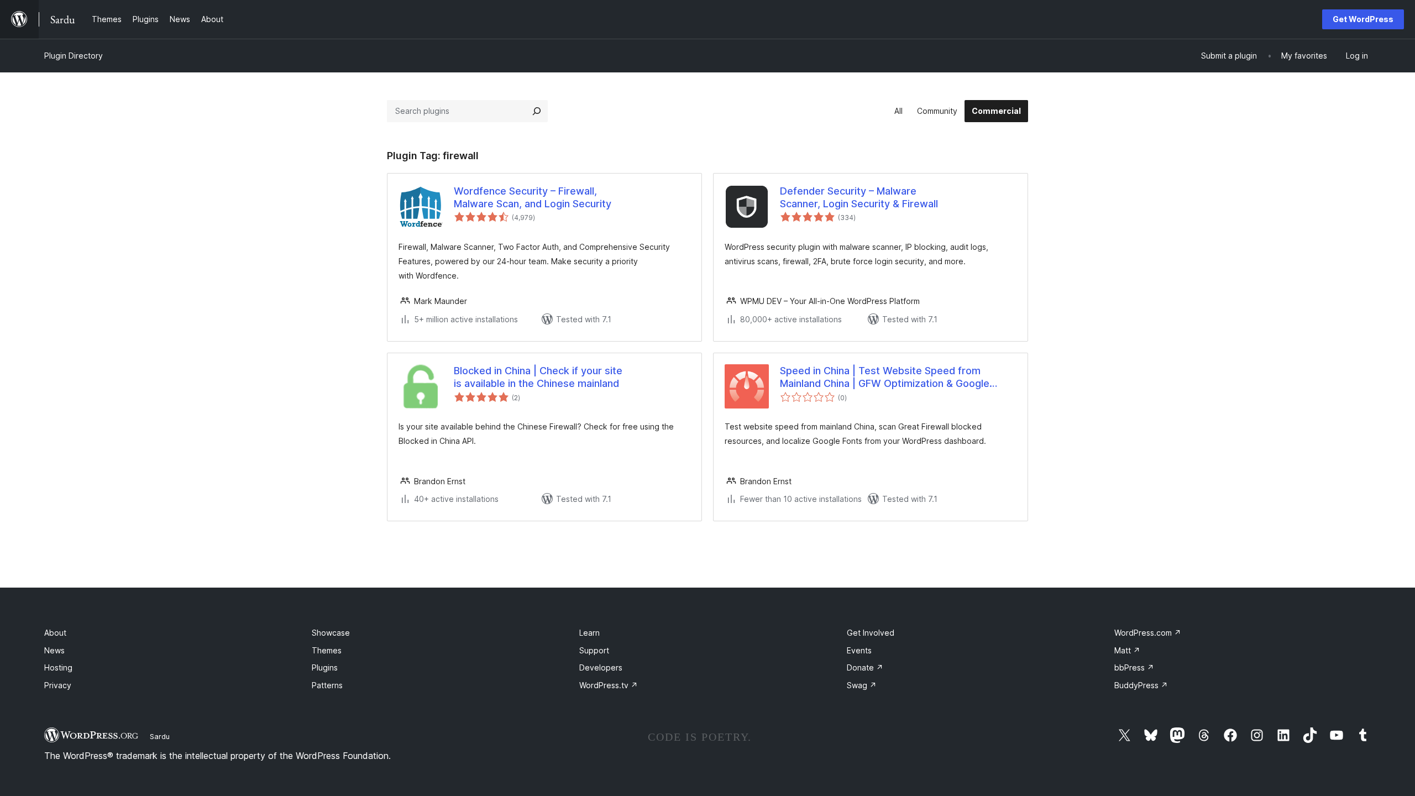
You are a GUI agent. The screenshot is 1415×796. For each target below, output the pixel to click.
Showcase (331, 632)
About (55, 632)
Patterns (327, 685)
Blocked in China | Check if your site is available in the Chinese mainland (538, 377)
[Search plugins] (537, 111)
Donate (865, 667)
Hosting (58, 667)
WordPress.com (1147, 632)
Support (594, 650)
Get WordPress (1363, 19)
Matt (1127, 650)
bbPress (1134, 667)
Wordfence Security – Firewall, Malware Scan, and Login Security (532, 197)
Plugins (325, 667)
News (54, 650)
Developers (600, 667)
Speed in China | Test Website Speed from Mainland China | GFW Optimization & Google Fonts (884, 377)
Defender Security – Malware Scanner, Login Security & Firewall (859, 197)
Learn (589, 632)
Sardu (160, 736)
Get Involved (870, 632)
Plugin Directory (73, 55)
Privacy (57, 685)
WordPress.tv (608, 685)
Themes (327, 650)
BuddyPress (1141, 685)
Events (859, 650)
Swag (862, 685)
